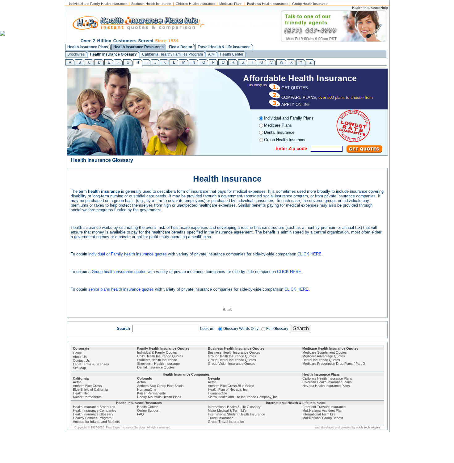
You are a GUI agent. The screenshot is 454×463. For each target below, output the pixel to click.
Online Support (148, 410)
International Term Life (318, 414)
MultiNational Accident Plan (322, 410)
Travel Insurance (220, 418)
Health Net (81, 393)
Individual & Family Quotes (157, 352)
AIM (211, 54)
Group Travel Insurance (226, 421)
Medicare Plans (230, 4)
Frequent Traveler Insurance (324, 407)
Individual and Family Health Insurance (98, 4)
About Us (80, 357)
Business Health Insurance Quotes (234, 352)
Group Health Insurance (310, 4)
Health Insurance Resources (138, 47)
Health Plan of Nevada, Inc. (228, 389)
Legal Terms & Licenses (91, 364)
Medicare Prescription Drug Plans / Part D (333, 363)
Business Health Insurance (267, 4)
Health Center (231, 54)
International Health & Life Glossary (234, 407)
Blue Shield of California (90, 389)
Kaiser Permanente (87, 397)
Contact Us (81, 360)
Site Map (79, 368)
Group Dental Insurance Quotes (232, 360)
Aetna (77, 382)
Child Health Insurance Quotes (160, 356)
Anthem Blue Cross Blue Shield (160, 386)
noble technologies (368, 427)
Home (77, 353)
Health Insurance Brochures (94, 407)
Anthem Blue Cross (87, 386)
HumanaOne (146, 389)
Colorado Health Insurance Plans (327, 382)
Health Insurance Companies (94, 410)
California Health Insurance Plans (327, 378)
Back (227, 309)
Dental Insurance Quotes (156, 367)
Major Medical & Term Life (227, 410)
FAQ (140, 414)
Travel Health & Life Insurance (224, 47)
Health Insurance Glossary (113, 54)
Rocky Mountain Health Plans (159, 397)
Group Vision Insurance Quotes (231, 363)
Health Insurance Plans (87, 47)
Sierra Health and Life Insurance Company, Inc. (243, 397)
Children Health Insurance (195, 4)
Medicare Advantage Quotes (323, 356)
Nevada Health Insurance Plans (326, 386)
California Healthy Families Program (172, 54)
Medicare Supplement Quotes (324, 352)
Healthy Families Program (92, 418)
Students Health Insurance (151, 4)
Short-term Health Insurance (158, 363)
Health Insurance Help (370, 8)
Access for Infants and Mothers (96, 421)
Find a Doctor (180, 47)
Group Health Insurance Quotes (232, 356)
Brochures (76, 54)
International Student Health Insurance (236, 414)
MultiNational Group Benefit (322, 418)
